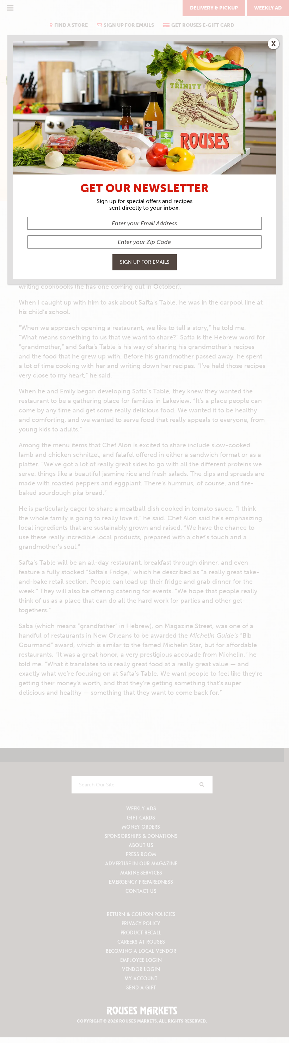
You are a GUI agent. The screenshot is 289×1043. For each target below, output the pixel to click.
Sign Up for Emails (145, 262)
